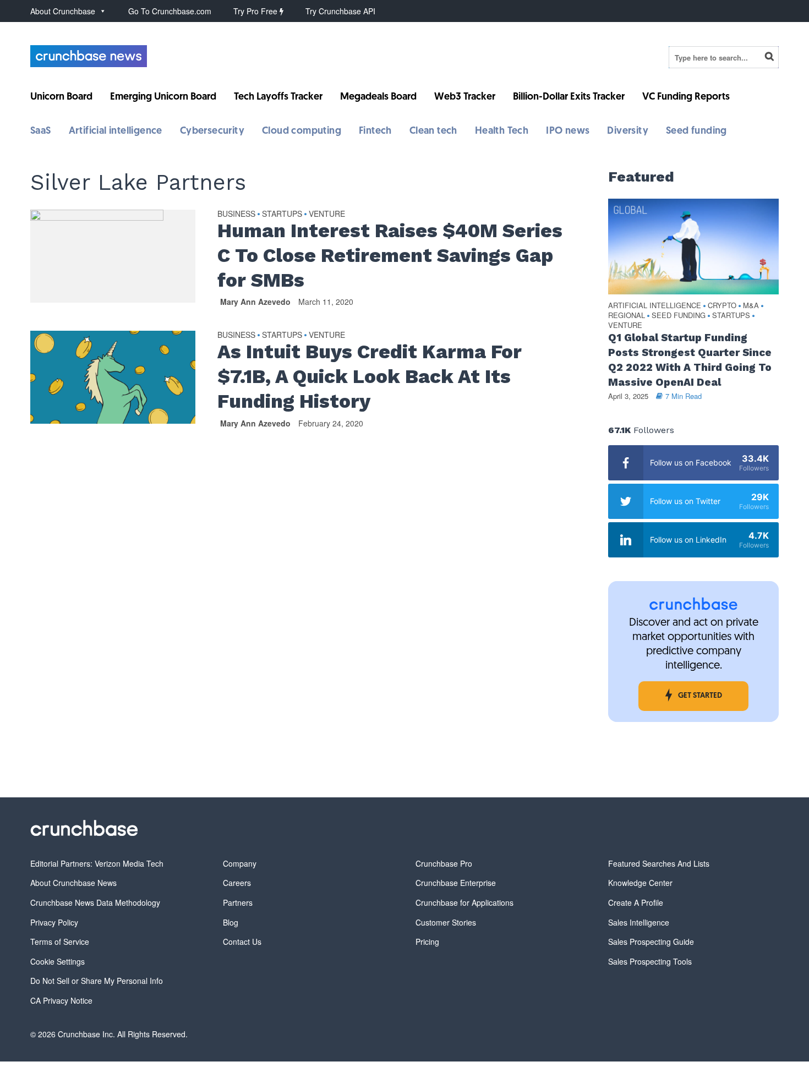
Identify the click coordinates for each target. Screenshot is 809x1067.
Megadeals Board (378, 97)
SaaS (40, 131)
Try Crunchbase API (340, 11)
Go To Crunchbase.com (169, 11)
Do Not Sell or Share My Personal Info (96, 980)
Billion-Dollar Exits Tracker (569, 97)
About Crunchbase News (73, 882)
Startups (282, 214)
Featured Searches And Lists (658, 863)
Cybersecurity (212, 131)
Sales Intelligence (638, 922)
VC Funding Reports (686, 97)
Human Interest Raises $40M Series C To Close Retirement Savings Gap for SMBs (389, 255)
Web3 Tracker (464, 97)
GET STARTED (700, 696)
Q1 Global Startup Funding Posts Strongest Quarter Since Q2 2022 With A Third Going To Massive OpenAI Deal (690, 360)
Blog (230, 922)
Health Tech (501, 131)
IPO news (567, 131)
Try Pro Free (256, 11)
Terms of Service (59, 941)
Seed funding (696, 131)
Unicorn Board (61, 97)
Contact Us (242, 941)
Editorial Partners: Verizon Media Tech (96, 863)
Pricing (427, 941)
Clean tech (433, 131)
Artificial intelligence (115, 131)
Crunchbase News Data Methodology (95, 902)
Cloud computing (301, 131)
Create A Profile (635, 902)
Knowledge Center (640, 882)
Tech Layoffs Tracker (278, 97)
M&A (751, 305)
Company (239, 863)
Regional (626, 315)
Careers (237, 882)
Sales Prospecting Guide (651, 941)
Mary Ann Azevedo (255, 301)
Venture (327, 214)
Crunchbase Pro (444, 863)
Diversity (627, 131)
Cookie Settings (57, 961)
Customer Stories (446, 922)
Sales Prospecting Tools (650, 961)
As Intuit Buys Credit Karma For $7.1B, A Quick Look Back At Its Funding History (369, 376)
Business (236, 214)
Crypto (722, 305)
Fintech (375, 131)
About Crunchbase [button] (62, 11)
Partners (238, 902)
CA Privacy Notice (61, 1000)
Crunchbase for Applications (464, 902)
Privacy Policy (54, 922)
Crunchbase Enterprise (456, 882)
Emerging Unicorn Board (163, 97)
